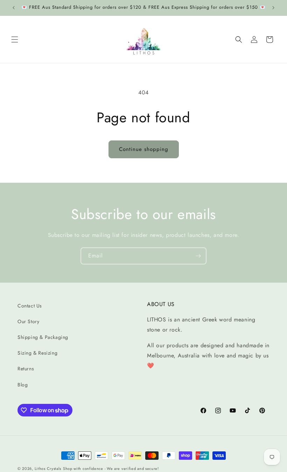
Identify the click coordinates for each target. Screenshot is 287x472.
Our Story (28, 321)
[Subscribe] (198, 255)
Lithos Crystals (48, 468)
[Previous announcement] (13, 7)
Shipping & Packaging (43, 337)
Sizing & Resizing (37, 352)
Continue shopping (143, 149)
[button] (14, 39)
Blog (23, 384)
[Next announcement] (273, 7)
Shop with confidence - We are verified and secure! (111, 468)
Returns (26, 368)
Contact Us (30, 305)
